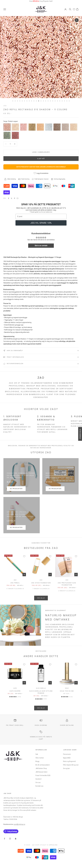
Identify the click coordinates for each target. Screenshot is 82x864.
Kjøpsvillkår (67, 758)
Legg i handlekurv (41, 152)
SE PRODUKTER (16, 488)
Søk (36, 754)
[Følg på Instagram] (10, 839)
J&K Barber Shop (41, 768)
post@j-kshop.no (19, 824)
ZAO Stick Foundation (41, 583)
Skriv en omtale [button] (41, 246)
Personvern (67, 754)
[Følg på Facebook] (4, 839)
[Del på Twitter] (11, 198)
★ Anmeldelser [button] (80, 434)
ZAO (5, 106)
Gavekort (38, 779)
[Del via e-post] (17, 198)
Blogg (37, 761)
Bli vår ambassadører (42, 765)
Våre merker (39, 758)
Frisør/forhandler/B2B (42, 775)
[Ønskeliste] (74, 9)
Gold (67, 688)
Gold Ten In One (67, 691)
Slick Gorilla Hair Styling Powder (41, 692)
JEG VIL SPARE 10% (41, 223)
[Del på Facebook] (8, 198)
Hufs (15, 688)
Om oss (38, 782)
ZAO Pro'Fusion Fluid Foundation (67, 584)
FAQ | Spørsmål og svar (71, 765)
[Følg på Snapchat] (16, 839)
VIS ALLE (41, 598)
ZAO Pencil (15, 583)
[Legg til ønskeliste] (24, 556)
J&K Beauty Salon (41, 772)
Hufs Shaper (15, 691)
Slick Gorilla (41, 688)
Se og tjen (66, 768)
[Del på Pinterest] (14, 198)
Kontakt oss (39, 786)
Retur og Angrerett (69, 761)
